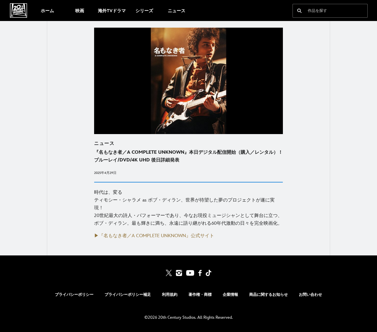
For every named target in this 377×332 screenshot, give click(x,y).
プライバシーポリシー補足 (128, 294)
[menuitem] (47, 10)
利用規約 (169, 294)
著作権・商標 (200, 294)
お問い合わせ (310, 294)
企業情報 (230, 294)
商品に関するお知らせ (268, 294)
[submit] (299, 10)
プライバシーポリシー (74, 294)
